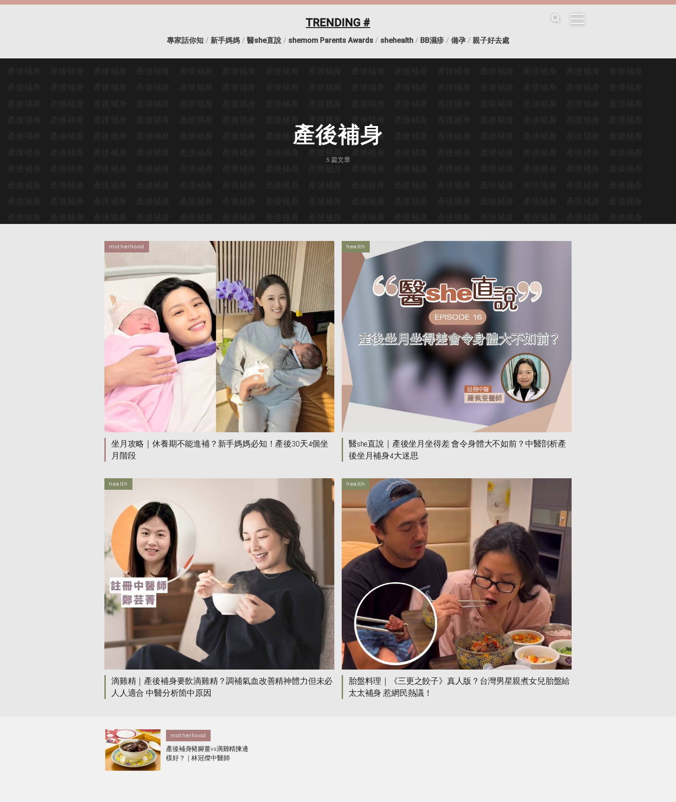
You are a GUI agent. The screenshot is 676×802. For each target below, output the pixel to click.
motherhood (126, 246)
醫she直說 (264, 40)
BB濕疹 (432, 40)
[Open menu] (577, 19)
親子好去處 (491, 40)
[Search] (555, 18)
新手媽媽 (225, 40)
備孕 (458, 40)
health (355, 246)
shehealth (396, 40)
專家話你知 (185, 40)
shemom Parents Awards (330, 40)
